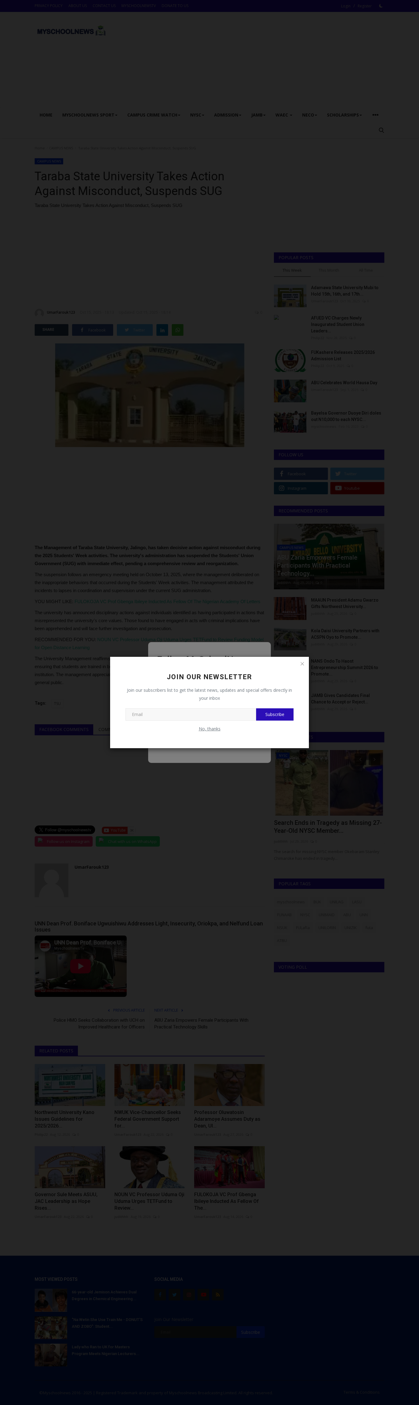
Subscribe (274, 714)
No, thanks (210, 729)
